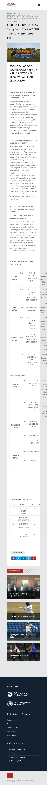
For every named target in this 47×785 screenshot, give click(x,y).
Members (10, 724)
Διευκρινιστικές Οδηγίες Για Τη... (23, 616)
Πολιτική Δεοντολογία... (17, 750)
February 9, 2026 (16, 753)
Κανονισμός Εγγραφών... (17, 757)
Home (9, 14)
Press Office (19, 14)
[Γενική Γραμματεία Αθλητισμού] (18, 706)
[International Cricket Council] (18, 697)
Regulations (11, 720)
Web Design (20, 781)
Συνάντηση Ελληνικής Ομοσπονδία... (19, 595)
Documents (11, 732)
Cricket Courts (12, 728)
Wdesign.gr (31, 781)
